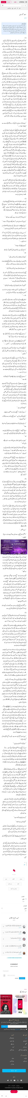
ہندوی (13, 1058)
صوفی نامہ (25, 1058)
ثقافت (13, 879)
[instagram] (11, 1080)
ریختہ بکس (12, 1064)
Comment (22, 978)
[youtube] (14, 1080)
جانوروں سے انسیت (14, 888)
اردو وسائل (25, 1047)
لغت (15, 8)
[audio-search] (3, 5)
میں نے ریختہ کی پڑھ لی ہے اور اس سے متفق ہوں (14, 1029)
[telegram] (8, 1080)
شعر (17, 8)
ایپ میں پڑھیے (14, 1091)
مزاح (6, 879)
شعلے (24, 864)
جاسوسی (21, 879)
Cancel (16, 978)
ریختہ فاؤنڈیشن (12, 1038)
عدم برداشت (10, 884)
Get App (3, 2)
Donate (8, 2)
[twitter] (18, 1080)
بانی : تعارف (12, 1041)
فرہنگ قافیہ (25, 1041)
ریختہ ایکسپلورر (12, 1050)
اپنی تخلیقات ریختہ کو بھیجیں (23, 1050)
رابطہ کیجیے (12, 1044)
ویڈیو (12, 8)
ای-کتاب (9, 8)
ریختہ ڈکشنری (12, 1061)
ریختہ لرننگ (25, 1061)
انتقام (18, 884)
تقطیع (26, 1044)
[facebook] (21, 1080)
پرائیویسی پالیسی (17, 1029)
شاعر (19, 8)
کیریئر (13, 1047)
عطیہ (26, 1038)
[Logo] (22, 2)
